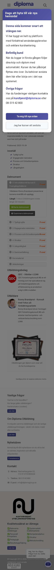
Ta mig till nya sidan (27, 116)
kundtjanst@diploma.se (27, 98)
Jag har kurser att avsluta (27, 125)
